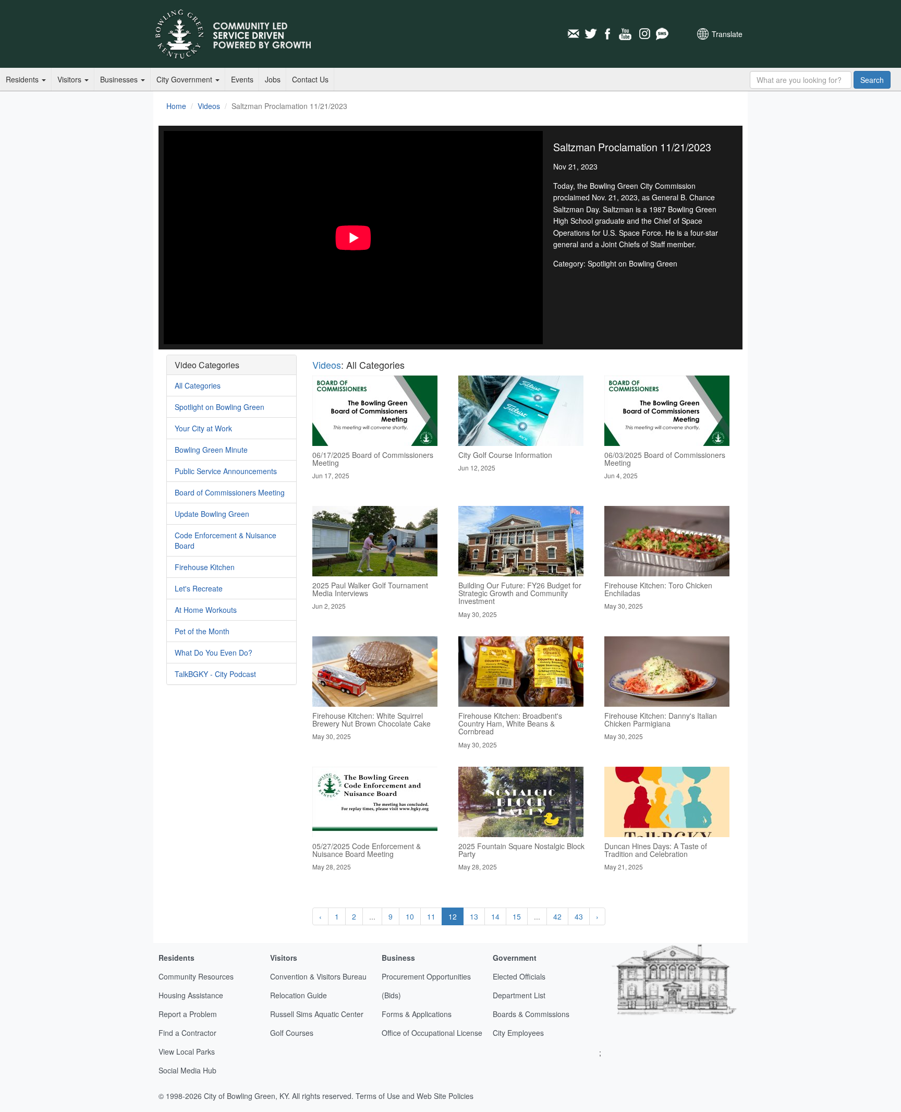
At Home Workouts (206, 610)
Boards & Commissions (531, 1014)
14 (495, 916)
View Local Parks (187, 1051)
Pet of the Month (202, 631)
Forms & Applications (417, 1014)
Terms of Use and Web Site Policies (414, 1096)
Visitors (70, 79)
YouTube (626, 34)
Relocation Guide (298, 995)
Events (242, 79)
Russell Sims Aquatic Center (316, 1014)
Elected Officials (519, 976)
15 (517, 916)
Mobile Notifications (661, 34)
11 (431, 916)
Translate (727, 34)
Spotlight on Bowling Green (219, 407)
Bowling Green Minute (211, 449)
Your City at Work (203, 428)
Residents (23, 79)
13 (474, 916)
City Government (185, 79)
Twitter (591, 34)
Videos (209, 106)
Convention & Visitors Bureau (318, 976)
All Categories (198, 385)
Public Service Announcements (226, 471)
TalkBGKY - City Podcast (215, 674)
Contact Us (310, 79)
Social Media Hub (187, 1070)
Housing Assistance (191, 995)
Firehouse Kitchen (205, 567)
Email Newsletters (573, 34)
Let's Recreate (199, 588)
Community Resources (196, 976)
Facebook (608, 34)
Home (176, 106)
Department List (519, 995)
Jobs (273, 79)
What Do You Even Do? (213, 652)
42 (557, 916)
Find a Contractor (187, 1033)
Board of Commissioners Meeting (230, 492)
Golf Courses (291, 1033)
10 (410, 916)
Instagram (644, 34)
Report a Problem (188, 1014)
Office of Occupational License (432, 1033)
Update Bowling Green (212, 514)
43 (579, 916)
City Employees (518, 1033)
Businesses (120, 79)
